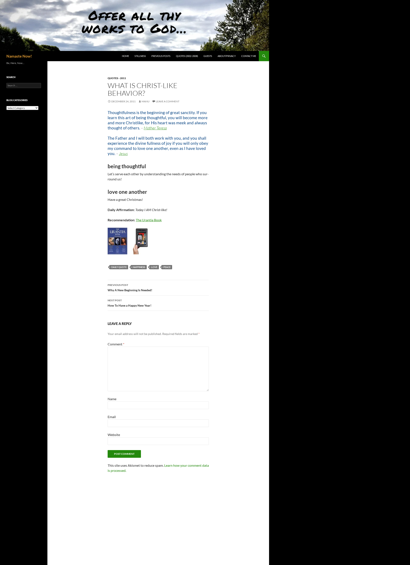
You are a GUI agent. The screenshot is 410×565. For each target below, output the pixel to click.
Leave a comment (167, 101)
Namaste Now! (19, 56)
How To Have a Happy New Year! (129, 303)
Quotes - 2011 (117, 78)
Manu (145, 101)
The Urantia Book (149, 220)
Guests (208, 56)
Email (112, 417)
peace (167, 267)
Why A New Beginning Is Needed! (130, 287)
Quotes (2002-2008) (187, 56)
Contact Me (248, 56)
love (154, 267)
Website (114, 435)
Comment (116, 344)
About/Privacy (227, 56)
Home (125, 56)
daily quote (119, 267)
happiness (139, 267)
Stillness (140, 56)
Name (112, 399)
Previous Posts (160, 56)
